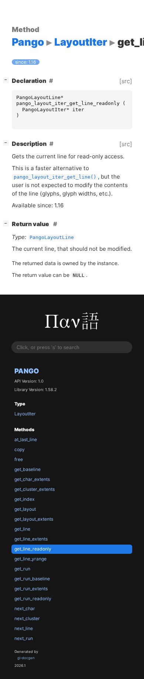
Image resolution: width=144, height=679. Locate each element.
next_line (23, 628)
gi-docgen (26, 658)
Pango (26, 371)
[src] (125, 81)
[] (7, 79)
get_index (24, 499)
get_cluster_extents (34, 489)
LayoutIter (25, 413)
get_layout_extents (33, 519)
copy (19, 449)
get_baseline (27, 469)
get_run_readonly (32, 598)
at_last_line (25, 439)
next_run (23, 638)
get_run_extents (31, 588)
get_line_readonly (32, 549)
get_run (22, 568)
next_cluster (27, 618)
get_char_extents (32, 479)
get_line (22, 529)
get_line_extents (31, 539)
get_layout (25, 509)
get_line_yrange (30, 559)
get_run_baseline (32, 578)
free (18, 459)
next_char (24, 608)
